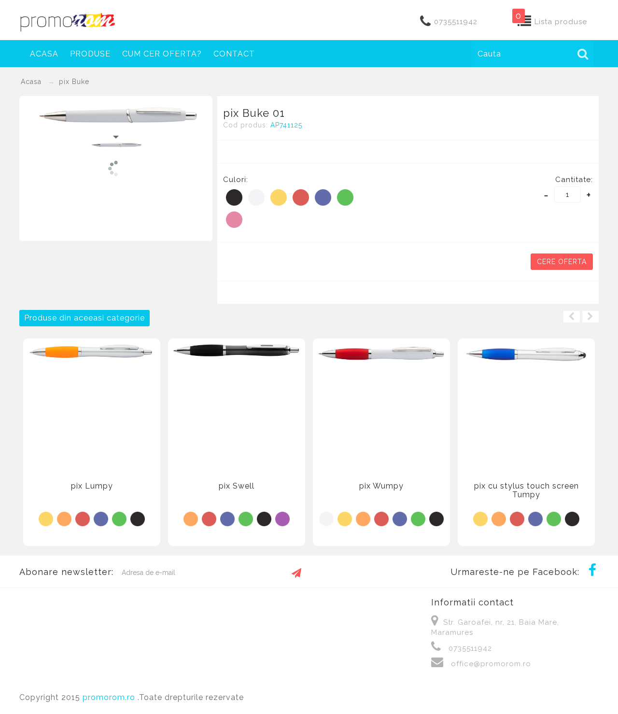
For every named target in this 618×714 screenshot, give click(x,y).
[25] (234, 220)
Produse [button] (90, 53)
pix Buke (74, 81)
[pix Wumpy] (381, 354)
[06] (323, 197)
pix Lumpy (92, 485)
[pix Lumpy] (91, 351)
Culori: (235, 179)
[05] (301, 197)
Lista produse (560, 21)
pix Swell (236, 485)
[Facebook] (592, 571)
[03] (64, 518)
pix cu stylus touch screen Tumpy (526, 490)
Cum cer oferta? (162, 53)
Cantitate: (574, 179)
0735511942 (456, 21)
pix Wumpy (381, 485)
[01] (256, 197)
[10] (234, 197)
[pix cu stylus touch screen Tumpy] (526, 353)
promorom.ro (110, 697)
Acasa (44, 53)
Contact (234, 53)
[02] (278, 197)
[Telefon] (425, 22)
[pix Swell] (236, 350)
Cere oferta (562, 262)
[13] (282, 518)
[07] (345, 197)
